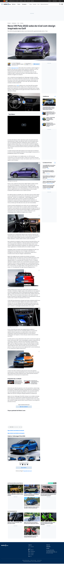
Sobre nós (48, 544)
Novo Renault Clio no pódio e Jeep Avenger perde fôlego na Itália (48, 171)
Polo (18, 23)
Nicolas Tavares (20, 64)
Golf (18, 85)
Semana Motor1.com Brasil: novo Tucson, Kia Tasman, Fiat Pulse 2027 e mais (49, 177)
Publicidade (48, 546)
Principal (9, 23)
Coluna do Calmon (50, 183)
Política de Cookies (33, 560)
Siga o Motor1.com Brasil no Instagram (16, 433)
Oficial (48, 168)
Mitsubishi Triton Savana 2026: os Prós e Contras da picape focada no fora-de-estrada (49, 186)
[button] (9, 458)
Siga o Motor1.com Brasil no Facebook (16, 430)
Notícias (13, 4)
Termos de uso (39, 560)
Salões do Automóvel (44, 4)
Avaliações (48, 188)
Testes (18, 4)
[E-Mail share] (27, 464)
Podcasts (34, 4)
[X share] (22, 464)
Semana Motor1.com (50, 179)
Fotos (38, 4)
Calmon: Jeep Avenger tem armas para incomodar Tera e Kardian (49, 182)
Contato (47, 548)
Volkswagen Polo (14, 67)
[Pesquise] (60, 4)
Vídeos (30, 4)
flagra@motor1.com (27, 471)
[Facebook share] (20, 464)
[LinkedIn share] (25, 464)
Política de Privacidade (25, 560)
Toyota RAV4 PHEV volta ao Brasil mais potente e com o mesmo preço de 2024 (49, 166)
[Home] (7, 4)
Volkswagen (14, 23)
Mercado (48, 173)
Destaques (24, 4)
